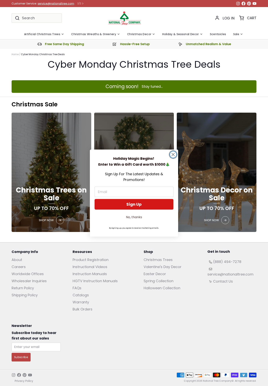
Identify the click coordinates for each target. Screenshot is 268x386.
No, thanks (134, 217)
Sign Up (134, 204)
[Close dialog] (173, 154)
